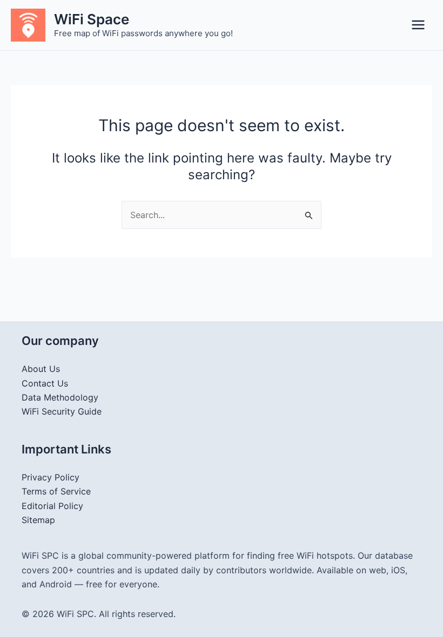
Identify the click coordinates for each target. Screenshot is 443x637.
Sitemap (38, 519)
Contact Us (45, 383)
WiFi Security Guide (62, 411)
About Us (41, 368)
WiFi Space (91, 19)
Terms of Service (56, 491)
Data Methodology (60, 397)
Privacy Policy (50, 477)
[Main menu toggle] (418, 25)
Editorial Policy (52, 505)
